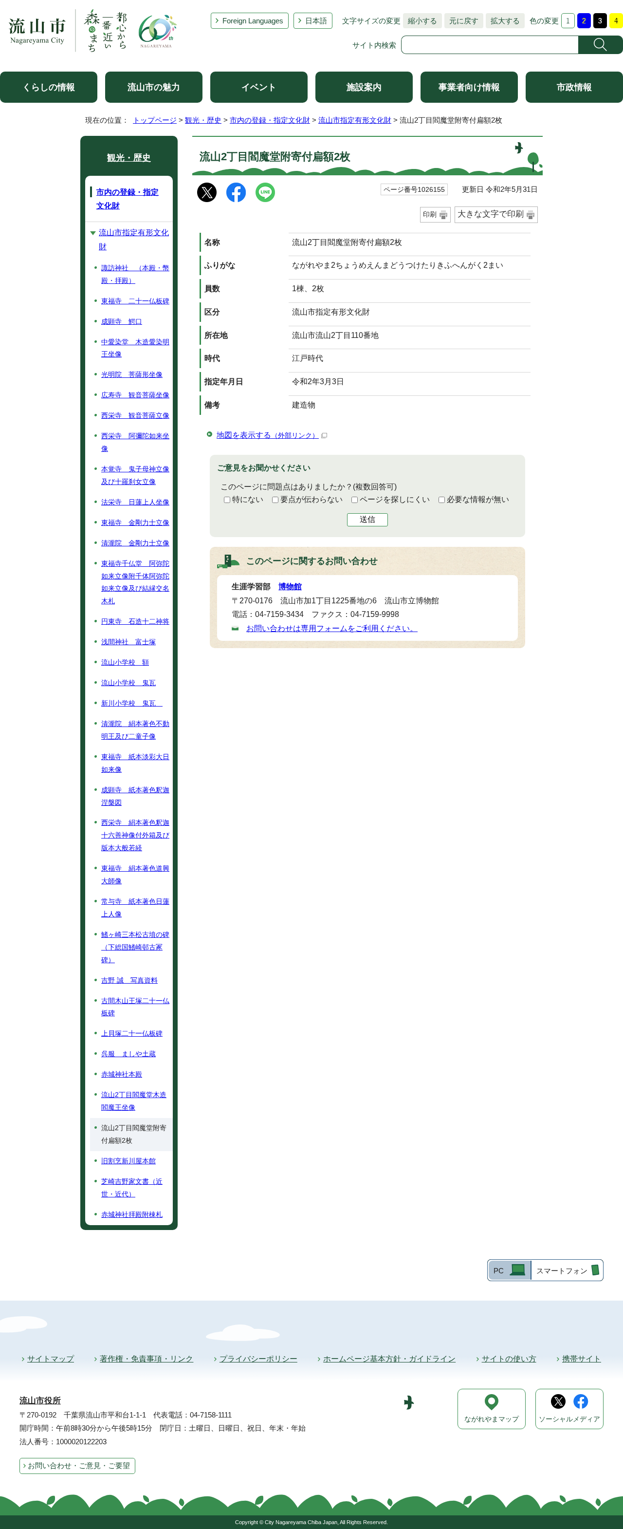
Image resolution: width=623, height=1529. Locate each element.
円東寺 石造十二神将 (135, 621)
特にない (247, 499)
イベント (258, 87)
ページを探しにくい (395, 499)
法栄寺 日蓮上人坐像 (135, 502)
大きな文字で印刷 (491, 214)
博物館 (290, 586)
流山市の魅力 (154, 87)
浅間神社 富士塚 (128, 642)
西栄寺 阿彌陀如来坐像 (135, 442)
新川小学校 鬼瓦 (132, 703)
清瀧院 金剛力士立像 (135, 543)
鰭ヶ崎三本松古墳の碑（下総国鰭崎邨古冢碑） (135, 947)
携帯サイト (581, 1359)
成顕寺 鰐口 (121, 321)
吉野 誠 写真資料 (129, 980)
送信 (367, 519)
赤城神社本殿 (121, 1074)
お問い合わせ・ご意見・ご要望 (79, 1465)
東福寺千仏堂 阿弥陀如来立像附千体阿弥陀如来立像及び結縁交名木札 (135, 582)
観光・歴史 (203, 120)
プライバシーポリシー (258, 1359)
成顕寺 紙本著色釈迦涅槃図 (135, 796)
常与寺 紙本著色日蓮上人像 (135, 907)
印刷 (430, 214)
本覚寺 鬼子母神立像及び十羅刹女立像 (135, 475)
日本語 (316, 21)
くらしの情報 (48, 87)
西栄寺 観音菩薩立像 (135, 415)
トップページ (155, 120)
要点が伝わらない (311, 499)
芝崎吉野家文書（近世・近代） (132, 1187)
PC (499, 1271)
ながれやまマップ (491, 1419)
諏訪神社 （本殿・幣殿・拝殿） (135, 274)
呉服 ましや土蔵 (128, 1054)
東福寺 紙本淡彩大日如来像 (135, 763)
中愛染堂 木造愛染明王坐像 (135, 348)
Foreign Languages (252, 21)
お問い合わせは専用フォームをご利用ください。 (332, 628)
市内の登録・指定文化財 (270, 120)
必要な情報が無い (478, 499)
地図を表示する (268, 435)
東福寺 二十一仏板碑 (135, 301)
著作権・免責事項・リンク (146, 1359)
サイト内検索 (374, 45)
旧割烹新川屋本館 (128, 1161)
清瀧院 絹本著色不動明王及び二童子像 (135, 730)
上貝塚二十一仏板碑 (132, 1033)
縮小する (420, 21)
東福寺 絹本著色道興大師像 (135, 874)
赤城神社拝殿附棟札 (132, 1214)
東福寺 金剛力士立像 (135, 522)
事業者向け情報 (469, 87)
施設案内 (364, 87)
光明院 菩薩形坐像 (132, 374)
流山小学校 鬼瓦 (128, 683)
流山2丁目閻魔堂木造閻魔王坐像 (133, 1101)
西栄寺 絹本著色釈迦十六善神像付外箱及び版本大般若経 (135, 835)
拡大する (503, 21)
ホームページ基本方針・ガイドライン (389, 1359)
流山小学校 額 (125, 662)
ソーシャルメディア (569, 1419)
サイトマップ (50, 1359)
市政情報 (574, 87)
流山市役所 (40, 1400)
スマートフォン (561, 1271)
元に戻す (461, 21)
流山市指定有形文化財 (354, 120)
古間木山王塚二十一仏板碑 (135, 1007)
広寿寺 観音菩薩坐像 (135, 395)
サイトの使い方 (509, 1359)
